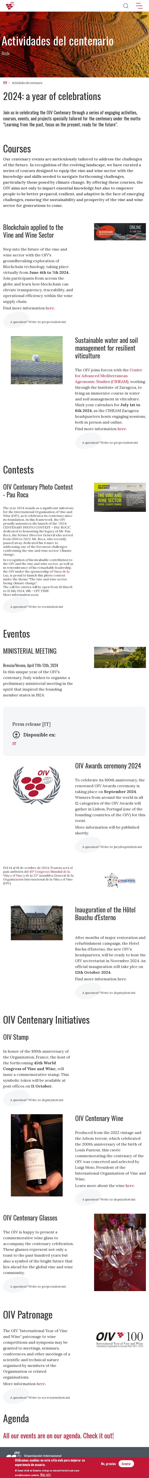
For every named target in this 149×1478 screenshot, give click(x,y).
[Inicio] (11, 6)
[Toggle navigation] (139, 6)
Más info (45, 1474)
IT (14, 743)
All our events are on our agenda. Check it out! (58, 1435)
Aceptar (126, 1463)
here (50, 308)
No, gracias (108, 1463)
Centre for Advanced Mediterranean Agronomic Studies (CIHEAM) (108, 375)
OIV (5, 82)
